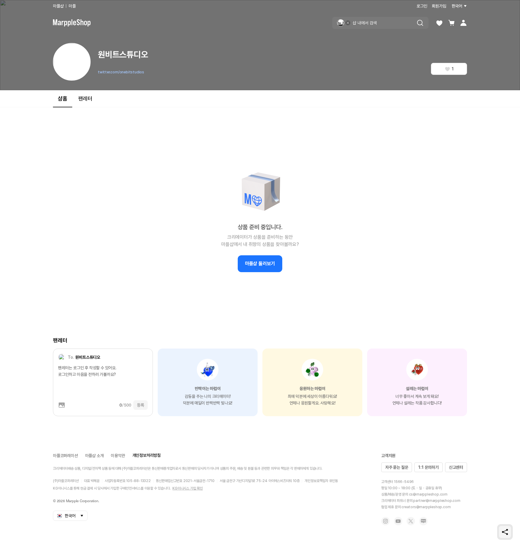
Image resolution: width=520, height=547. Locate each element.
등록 (140, 405)
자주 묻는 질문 (396, 467)
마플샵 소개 (94, 455)
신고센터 (456, 467)
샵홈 (62, 98)
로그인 (421, 6)
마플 (72, 6)
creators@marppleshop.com (425, 507)
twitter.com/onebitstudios (121, 72)
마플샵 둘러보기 (260, 263)
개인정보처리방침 (146, 455)
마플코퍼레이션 (65, 455)
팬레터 (85, 98)
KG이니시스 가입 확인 (187, 488)
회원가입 (439, 6)
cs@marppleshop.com (428, 494)
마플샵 (58, 6)
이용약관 (118, 455)
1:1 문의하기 (428, 467)
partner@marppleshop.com (436, 501)
